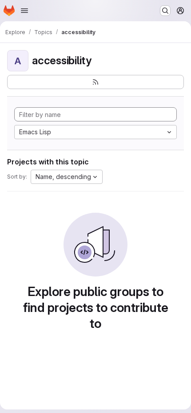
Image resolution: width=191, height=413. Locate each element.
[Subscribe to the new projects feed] (95, 82)
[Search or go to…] (165, 10)
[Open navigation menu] (24, 11)
